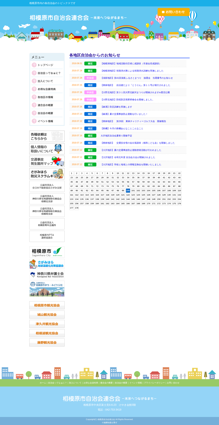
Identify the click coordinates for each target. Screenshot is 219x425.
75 (113, 186)
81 (143, 186)
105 (153, 190)
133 (71, 199)
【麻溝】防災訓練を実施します (116, 106)
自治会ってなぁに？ (47, 73)
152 (169, 199)
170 (148, 203)
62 (159, 182)
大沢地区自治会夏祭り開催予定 (116, 135)
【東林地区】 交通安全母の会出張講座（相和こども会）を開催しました (138, 143)
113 (82, 195)
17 (154, 173)
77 (123, 186)
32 (118, 178)
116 (97, 195)
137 (92, 199)
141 (112, 199)
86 (169, 186)
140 (107, 199)
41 (164, 178)
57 (133, 182)
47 (82, 182)
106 (158, 190)
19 (164, 173)
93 (92, 190)
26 (87, 178)
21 (174, 173)
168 (138, 203)
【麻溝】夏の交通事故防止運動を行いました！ (124, 114)
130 (169, 195)
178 (76, 208)
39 (154, 178)
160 (97, 203)
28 (97, 178)
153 (174, 199)
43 (174, 178)
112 (76, 195)
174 (169, 203)
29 (102, 178)
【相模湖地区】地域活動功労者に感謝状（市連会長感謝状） (131, 63)
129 (164, 195)
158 (87, 203)
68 (77, 186)
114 (87, 195)
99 (123, 190)
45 (72, 182)
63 (164, 182)
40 (159, 178)
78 (128, 186)
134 (76, 199)
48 (87, 182)
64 (169, 182)
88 (179, 186)
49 (92, 182)
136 (87, 199)
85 (164, 186)
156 (76, 203)
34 (128, 178)
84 (159, 186)
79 (133, 186)
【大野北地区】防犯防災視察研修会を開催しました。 (128, 99)
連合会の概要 (47, 105)
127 (153, 195)
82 (148, 186)
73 (102, 186)
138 (97, 199)
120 (117, 195)
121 (123, 195)
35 (133, 178)
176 (179, 203)
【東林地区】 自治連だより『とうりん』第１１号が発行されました (135, 85)
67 (72, 186)
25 (82, 178)
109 (174, 190)
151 (164, 199)
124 (138, 195)
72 (97, 186)
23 (72, 178)
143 (123, 199)
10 (118, 173)
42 (169, 178)
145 (133, 199)
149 (153, 199)
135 (82, 199)
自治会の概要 (47, 113)
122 (128, 195)
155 (71, 203)
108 (169, 190)
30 (107, 178)
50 (97, 182)
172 (158, 203)
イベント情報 (47, 121)
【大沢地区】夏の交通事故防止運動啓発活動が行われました (131, 150)
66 (179, 182)
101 (133, 190)
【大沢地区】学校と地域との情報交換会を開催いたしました (131, 164)
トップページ (47, 65)
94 (97, 190)
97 (113, 190)
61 (154, 182)
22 (179, 173)
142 (117, 199)
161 (102, 203)
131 (174, 195)
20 (169, 173)
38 (148, 178)
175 (174, 203)
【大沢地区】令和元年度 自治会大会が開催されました (128, 157)
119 (112, 195)
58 (138, 182)
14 (138, 173)
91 (82, 190)
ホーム (43, 383)
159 (92, 203)
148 (148, 199)
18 (159, 173)
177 (71, 208)
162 (107, 203)
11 (123, 173)
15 (143, 173)
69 (82, 186)
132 (179, 195)
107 (164, 190)
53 (113, 182)
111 (71, 195)
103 (143, 190)
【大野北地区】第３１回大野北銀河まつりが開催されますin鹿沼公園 (135, 92)
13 (133, 173)
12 (128, 173)
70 (87, 186)
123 (133, 195)
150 (158, 199)
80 (138, 186)
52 (107, 182)
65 (174, 182)
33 (123, 178)
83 (154, 186)
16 (148, 173)
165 (123, 203)
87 (174, 186)
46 (77, 182)
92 (87, 190)
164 (117, 203)
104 (148, 190)
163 (112, 203)
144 (128, 199)
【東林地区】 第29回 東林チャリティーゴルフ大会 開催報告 (133, 121)
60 (148, 182)
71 (92, 186)
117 (102, 195)
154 (179, 199)
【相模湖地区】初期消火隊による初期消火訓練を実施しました (132, 70)
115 (92, 195)
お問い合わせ (173, 383)
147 (143, 199)
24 (77, 178)
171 (153, 203)
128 (158, 195)
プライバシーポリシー (154, 383)
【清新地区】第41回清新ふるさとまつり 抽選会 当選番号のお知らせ (137, 78)
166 (128, 203)
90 (77, 190)
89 (72, 190)
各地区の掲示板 (47, 97)
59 (143, 182)
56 (128, 182)
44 (179, 178)
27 (92, 178)
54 (118, 182)
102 (138, 190)
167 (133, 203)
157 (82, 203)
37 (143, 178)
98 (118, 190)
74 (107, 186)
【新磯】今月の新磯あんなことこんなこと (122, 128)
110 (179, 190)
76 (118, 186)
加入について (47, 81)
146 (138, 199)
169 (143, 203)
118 (107, 195)
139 (102, 199)
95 (102, 190)
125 (143, 195)
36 (138, 178)
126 (148, 195)
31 (113, 178)
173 (164, 203)
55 (123, 182)
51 (102, 182)
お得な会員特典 (47, 89)
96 (107, 190)
